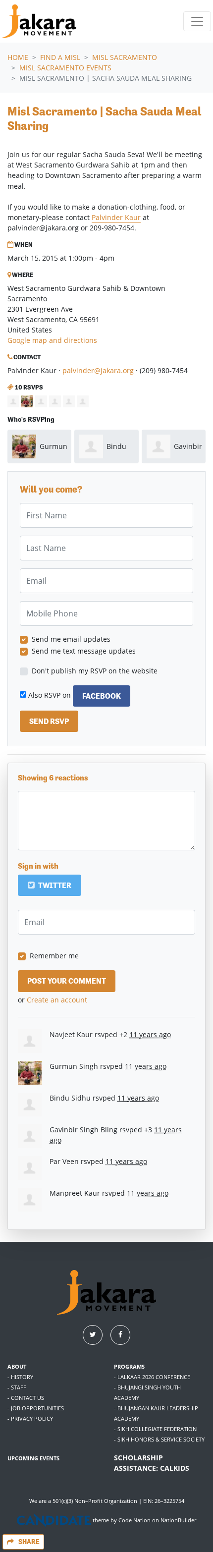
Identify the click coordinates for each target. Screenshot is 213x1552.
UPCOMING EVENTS (33, 1458)
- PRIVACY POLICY (30, 1418)
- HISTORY (20, 1377)
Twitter (54, 885)
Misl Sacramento (124, 57)
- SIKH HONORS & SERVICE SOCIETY (159, 1439)
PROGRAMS (129, 1366)
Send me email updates (71, 639)
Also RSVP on (73, 695)
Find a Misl (60, 57)
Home (17, 57)
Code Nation (134, 1520)
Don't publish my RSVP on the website (95, 670)
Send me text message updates (84, 651)
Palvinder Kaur (116, 217)
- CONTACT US (25, 1397)
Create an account (57, 999)
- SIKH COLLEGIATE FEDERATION (155, 1429)
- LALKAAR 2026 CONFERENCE (152, 1377)
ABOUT (16, 1366)
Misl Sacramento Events (65, 67)
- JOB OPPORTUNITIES (35, 1408)
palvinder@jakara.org (98, 370)
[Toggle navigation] (197, 21)
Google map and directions (52, 340)
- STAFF (16, 1387)
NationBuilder (178, 1520)
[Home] (39, 21)
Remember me (54, 955)
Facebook (101, 696)
